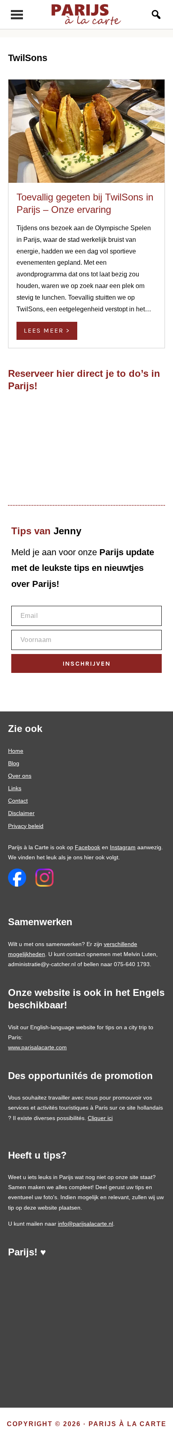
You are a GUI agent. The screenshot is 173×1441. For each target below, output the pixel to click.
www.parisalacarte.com (37, 1047)
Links (14, 788)
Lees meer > (47, 330)
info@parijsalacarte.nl (85, 1223)
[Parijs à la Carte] (86, 14)
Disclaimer (21, 813)
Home (15, 751)
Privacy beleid (25, 826)
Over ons (19, 776)
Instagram (123, 847)
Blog (13, 763)
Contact (18, 800)
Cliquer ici (100, 1118)
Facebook (87, 847)
